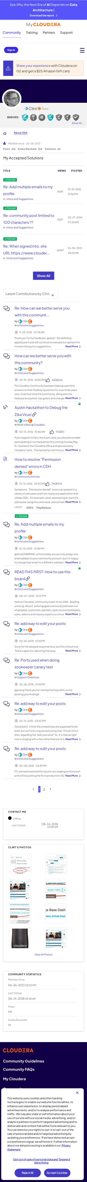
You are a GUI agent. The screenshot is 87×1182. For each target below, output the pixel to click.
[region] (42, 1134)
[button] (25, 864)
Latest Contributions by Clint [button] (27, 294)
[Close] (77, 1092)
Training (32, 32)
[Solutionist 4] (50, 117)
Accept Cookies (57, 1172)
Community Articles (28, 476)
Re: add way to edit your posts (40, 623)
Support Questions (28, 677)
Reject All (27, 1172)
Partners (49, 32)
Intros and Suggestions (19, 198)
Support (66, 32)
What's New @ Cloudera (31, 424)
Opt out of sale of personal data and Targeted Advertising (41, 1161)
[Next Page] (50, 789)
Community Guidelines (23, 1061)
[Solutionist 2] (67, 117)
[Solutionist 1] (76, 117)
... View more (72, 347)
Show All (43, 276)
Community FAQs (18, 1069)
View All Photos (43, 954)
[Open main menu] (82, 50)
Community (12, 32)
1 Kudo (60, 431)
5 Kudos (57, 380)
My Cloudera (14, 1078)
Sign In (11, 49)
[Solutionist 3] (59, 117)
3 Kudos (56, 483)
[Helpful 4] (25, 117)
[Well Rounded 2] (33, 117)
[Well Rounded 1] (42, 117)
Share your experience (33, 65)
